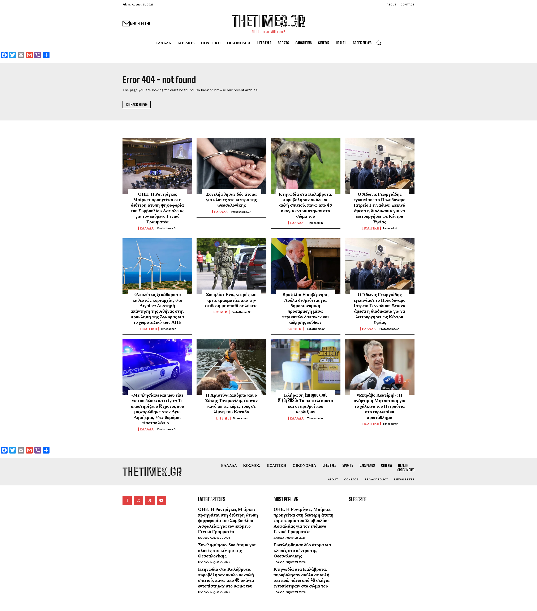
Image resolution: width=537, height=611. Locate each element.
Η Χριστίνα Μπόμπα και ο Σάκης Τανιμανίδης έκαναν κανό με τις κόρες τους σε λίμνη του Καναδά (231, 403)
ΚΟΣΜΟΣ (220, 312)
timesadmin (315, 222)
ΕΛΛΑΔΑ (147, 228)
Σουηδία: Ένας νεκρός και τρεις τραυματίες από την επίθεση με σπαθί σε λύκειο (231, 299)
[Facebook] (127, 500)
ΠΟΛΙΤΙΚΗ (370, 228)
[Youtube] (161, 500)
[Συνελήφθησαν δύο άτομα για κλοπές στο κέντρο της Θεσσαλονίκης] (231, 166)
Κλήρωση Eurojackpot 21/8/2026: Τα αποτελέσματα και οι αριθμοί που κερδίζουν (305, 403)
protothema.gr (167, 228)
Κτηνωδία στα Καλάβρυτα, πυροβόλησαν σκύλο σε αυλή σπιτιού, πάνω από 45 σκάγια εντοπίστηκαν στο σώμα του (305, 205)
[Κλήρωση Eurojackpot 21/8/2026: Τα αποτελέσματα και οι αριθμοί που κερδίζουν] (305, 367)
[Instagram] (138, 500)
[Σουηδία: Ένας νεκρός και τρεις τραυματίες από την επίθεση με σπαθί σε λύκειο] (231, 266)
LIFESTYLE (222, 418)
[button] (379, 43)
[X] (149, 500)
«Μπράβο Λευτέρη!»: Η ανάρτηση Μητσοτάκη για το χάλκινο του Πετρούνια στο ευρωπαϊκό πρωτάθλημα (379, 406)
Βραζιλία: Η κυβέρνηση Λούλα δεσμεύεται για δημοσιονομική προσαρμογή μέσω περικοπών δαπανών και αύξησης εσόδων (305, 308)
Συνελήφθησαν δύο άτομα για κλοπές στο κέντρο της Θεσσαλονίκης (231, 199)
